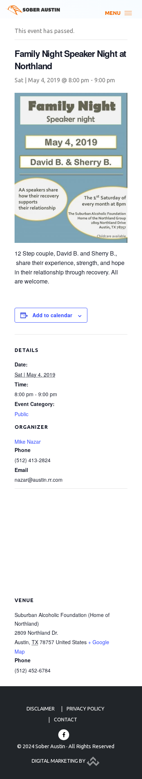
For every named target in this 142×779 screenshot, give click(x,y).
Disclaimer (41, 709)
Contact (65, 719)
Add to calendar (52, 315)
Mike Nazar (28, 441)
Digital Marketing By (59, 761)
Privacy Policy (85, 709)
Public (21, 414)
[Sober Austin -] (32, 10)
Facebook (63, 734)
